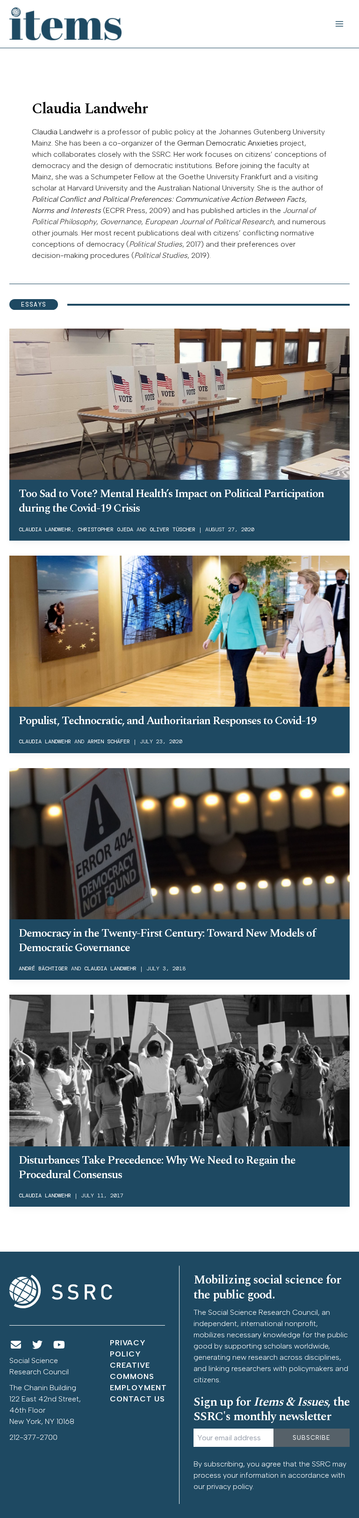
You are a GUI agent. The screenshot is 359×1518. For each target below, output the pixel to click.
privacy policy (229, 1486)
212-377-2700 (33, 1437)
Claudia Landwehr (62, 131)
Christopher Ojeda (105, 529)
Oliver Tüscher (172, 529)
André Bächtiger (43, 968)
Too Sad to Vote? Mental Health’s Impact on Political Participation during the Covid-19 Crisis (171, 501)
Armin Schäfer (108, 741)
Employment (138, 1387)
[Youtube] (59, 1345)
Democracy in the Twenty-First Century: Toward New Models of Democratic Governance (167, 940)
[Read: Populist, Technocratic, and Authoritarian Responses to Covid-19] (179, 630)
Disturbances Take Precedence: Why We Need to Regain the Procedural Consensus (157, 1167)
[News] (15, 1345)
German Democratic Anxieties (227, 143)
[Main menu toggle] (339, 24)
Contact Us (137, 1398)
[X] (37, 1345)
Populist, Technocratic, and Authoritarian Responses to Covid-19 (167, 720)
